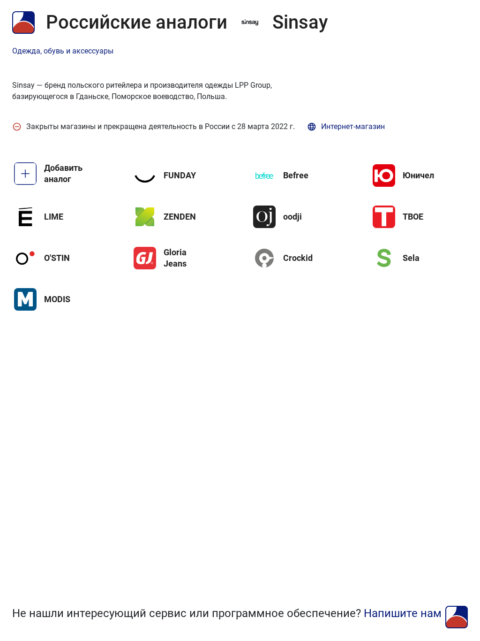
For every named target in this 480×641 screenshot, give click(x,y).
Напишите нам (403, 613)
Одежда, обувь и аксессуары (62, 50)
